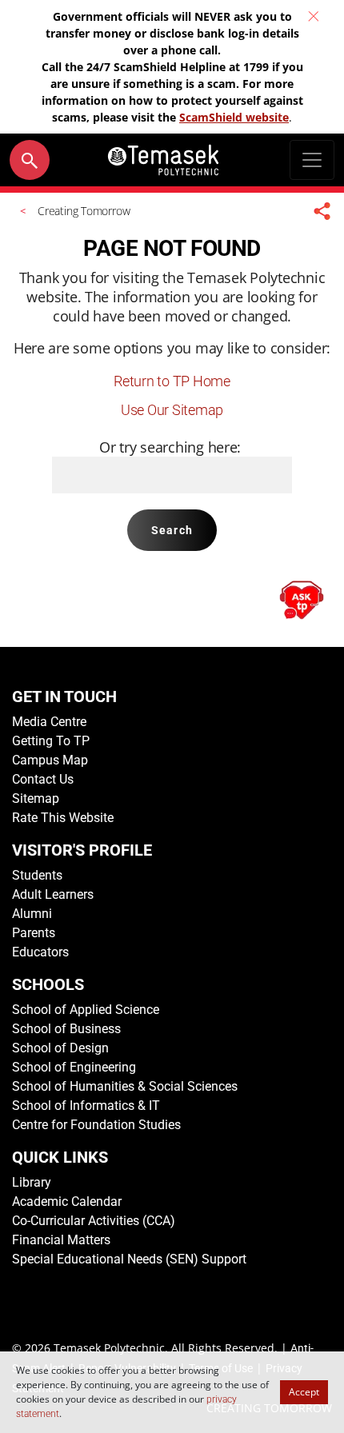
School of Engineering (74, 1067)
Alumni (32, 913)
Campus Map (50, 760)
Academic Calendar (67, 1201)
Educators (40, 952)
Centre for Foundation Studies (96, 1124)
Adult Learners (53, 894)
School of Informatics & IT (86, 1105)
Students (37, 875)
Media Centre (49, 721)
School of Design (60, 1048)
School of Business (66, 1028)
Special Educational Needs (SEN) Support (129, 1259)
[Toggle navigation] (312, 160)
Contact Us (43, 779)
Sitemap (35, 798)
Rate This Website (63, 817)
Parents (33, 932)
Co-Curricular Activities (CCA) (93, 1220)
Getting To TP (51, 740)
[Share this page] (322, 211)
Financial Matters (61, 1239)
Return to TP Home (172, 381)
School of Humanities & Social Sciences (125, 1086)
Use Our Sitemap (172, 409)
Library (31, 1182)
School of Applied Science (85, 1009)
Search (172, 530)
